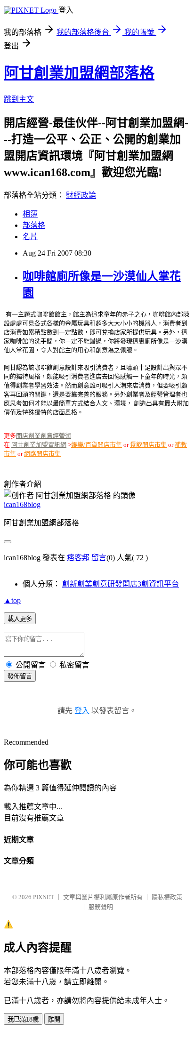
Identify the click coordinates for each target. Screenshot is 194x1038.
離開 (54, 1019)
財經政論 (81, 195)
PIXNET (43, 897)
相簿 (30, 214)
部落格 (34, 225)
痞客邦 (78, 558)
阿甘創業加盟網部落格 (79, 72)
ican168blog (22, 504)
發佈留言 (20, 676)
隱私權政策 (167, 897)
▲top (12, 600)
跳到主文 (19, 99)
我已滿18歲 (23, 1019)
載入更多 (20, 618)
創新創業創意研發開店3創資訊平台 (120, 584)
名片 (30, 237)
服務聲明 (101, 906)
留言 (98, 558)
